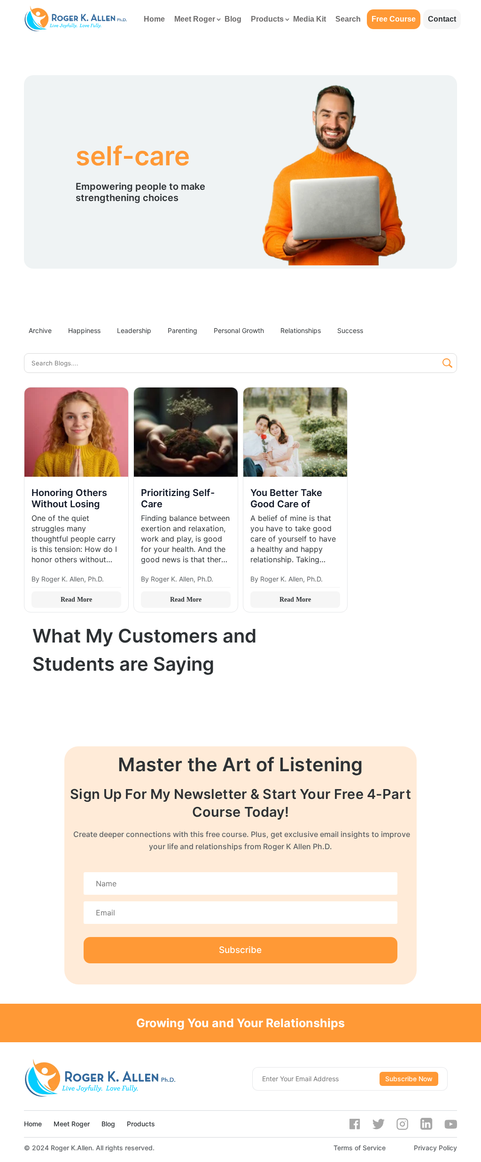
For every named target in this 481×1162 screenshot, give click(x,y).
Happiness (84, 330)
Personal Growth (239, 330)
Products (267, 19)
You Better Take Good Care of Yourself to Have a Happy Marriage (291, 509)
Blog (233, 19)
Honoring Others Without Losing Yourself (69, 504)
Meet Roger (194, 19)
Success (350, 330)
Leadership (134, 330)
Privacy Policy (435, 1148)
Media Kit (309, 19)
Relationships (300, 330)
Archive (40, 330)
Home (154, 19)
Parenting (182, 330)
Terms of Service (360, 1148)
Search (348, 19)
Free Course (394, 19)
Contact (442, 19)
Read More (76, 599)
